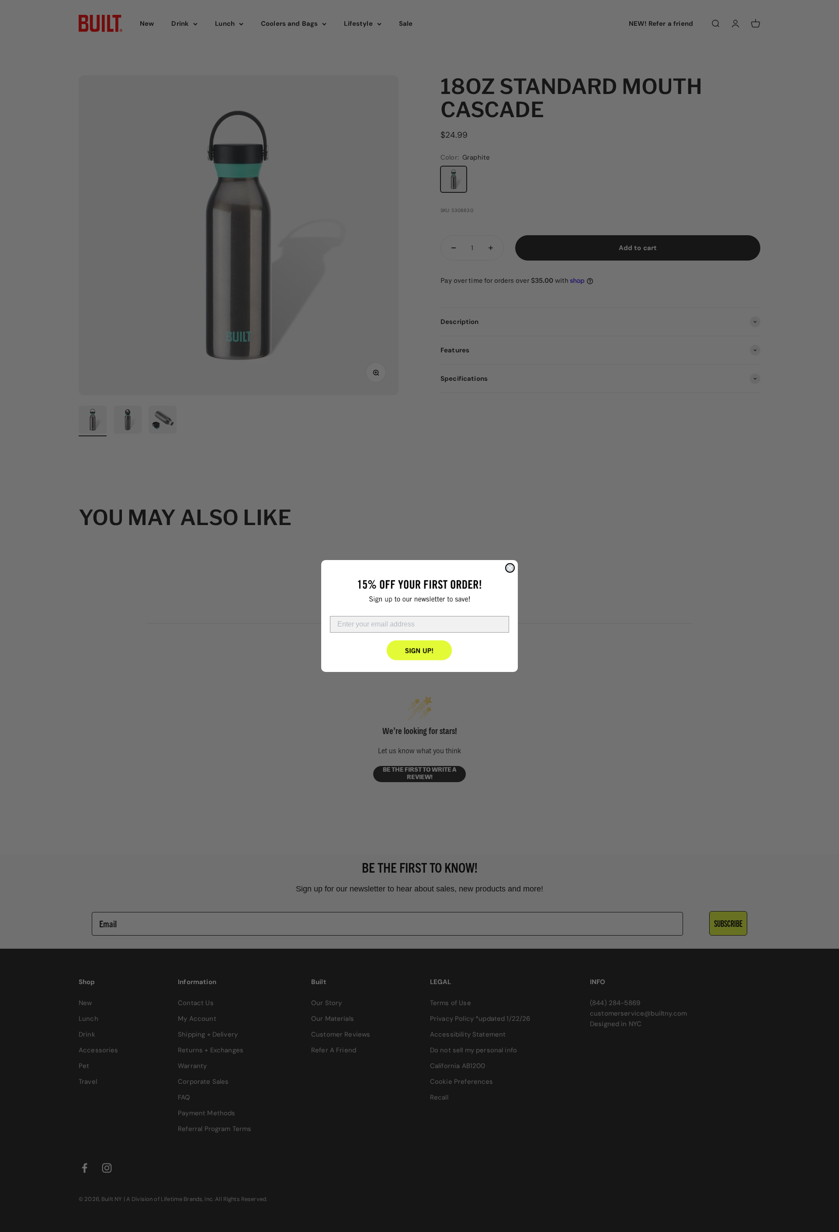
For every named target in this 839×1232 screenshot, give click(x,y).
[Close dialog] (510, 568)
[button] (419, 650)
